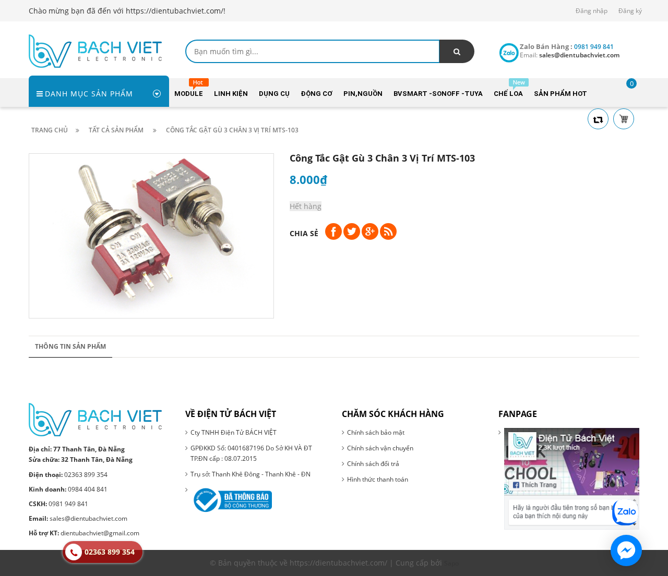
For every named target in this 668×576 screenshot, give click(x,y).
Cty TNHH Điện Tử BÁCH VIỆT (233, 432)
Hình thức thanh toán (377, 479)
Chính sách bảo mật (375, 432)
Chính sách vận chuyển (380, 448)
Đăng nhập (591, 10)
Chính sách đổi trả (373, 463)
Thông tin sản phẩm (70, 346)
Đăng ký (630, 10)
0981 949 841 (58, 503)
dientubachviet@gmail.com (84, 533)
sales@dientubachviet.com (78, 518)
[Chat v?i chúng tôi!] (626, 550)
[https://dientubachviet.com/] (95, 50)
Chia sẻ (304, 233)
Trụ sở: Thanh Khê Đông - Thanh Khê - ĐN (250, 474)
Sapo (451, 563)
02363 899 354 (68, 474)
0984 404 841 (68, 489)
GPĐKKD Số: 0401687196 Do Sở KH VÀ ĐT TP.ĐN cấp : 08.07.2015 (251, 453)
